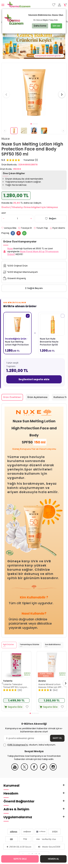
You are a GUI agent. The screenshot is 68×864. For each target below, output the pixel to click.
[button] (31, 123)
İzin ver (56, 25)
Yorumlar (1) (31, 160)
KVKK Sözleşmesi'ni (17, 744)
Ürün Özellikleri (12, 397)
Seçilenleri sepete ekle (34, 379)
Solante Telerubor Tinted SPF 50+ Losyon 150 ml (15, 685)
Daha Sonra (40, 25)
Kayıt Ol (57, 738)
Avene (42, 681)
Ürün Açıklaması (37, 397)
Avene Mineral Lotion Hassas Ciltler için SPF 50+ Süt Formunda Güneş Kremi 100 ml (49, 685)
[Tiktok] (43, 769)
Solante (7, 681)
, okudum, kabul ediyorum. (31, 744)
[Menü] (2, 5)
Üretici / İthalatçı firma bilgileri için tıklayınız (29, 207)
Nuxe (5, 138)
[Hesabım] (59, 5)
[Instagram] (53, 769)
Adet (3, 213)
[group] (34, 92)
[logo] (18, 4)
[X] (24, 769)
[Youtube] (14, 769)
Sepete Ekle (20, 858)
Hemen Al (53, 858)
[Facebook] (34, 769)
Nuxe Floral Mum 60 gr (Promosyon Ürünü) (33, 253)
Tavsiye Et (26, 228)
